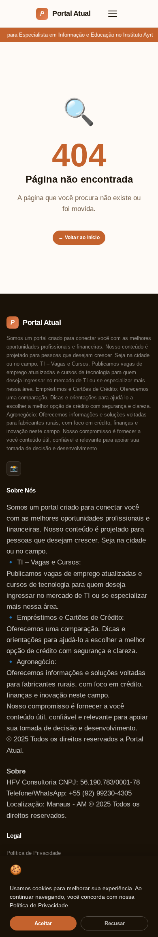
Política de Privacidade (33, 853)
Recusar (115, 923)
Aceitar (43, 923)
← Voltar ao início (79, 237)
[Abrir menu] (112, 14)
